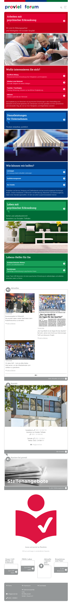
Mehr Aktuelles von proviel (56, 378)
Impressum (27, 585)
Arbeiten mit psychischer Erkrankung (21, 18)
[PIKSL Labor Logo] (27, 564)
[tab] (35, 375)
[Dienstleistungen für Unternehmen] (36, 145)
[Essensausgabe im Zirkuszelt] (20, 303)
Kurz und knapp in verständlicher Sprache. (37, 551)
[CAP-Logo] (11, 567)
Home (10, 585)
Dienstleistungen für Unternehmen (17, 117)
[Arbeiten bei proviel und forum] (36, 472)
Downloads (42, 585)
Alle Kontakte (60, 451)
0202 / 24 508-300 (37, 434)
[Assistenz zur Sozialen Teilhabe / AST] (36, 237)
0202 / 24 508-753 (40, 430)
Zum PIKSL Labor (27, 568)
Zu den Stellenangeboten (56, 488)
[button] (61, 8)
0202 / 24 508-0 (40, 438)
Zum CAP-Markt (11, 572)
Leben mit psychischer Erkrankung (21, 206)
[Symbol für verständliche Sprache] (36, 519)
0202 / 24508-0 (12, 598)
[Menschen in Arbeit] (36, 49)
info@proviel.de (37, 444)
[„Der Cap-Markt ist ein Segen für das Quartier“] (52, 310)
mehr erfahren (11, 323)
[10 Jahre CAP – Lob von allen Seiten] (20, 350)
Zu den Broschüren (60, 570)
